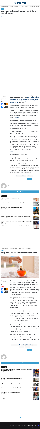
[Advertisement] (20, 238)
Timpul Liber (33, 425)
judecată (23, 175)
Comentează (20, 191)
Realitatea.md (16, 117)
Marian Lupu (30, 175)
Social (10, 6)
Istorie (22, 425)
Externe (25, 425)
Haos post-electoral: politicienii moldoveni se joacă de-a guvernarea (11, 207)
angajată (18, 175)
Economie (29, 425)
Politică (15, 425)
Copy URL (29, 178)
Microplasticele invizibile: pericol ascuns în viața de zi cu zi (10, 198)
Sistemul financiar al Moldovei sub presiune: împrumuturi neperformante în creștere (14, 202)
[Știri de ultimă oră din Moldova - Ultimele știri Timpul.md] (20, 3)
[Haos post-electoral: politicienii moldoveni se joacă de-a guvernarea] (36, 209)
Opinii (19, 425)
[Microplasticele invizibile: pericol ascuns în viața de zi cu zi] (36, 199)
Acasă (3, 6)
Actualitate (6, 6)
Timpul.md (4, 96)
